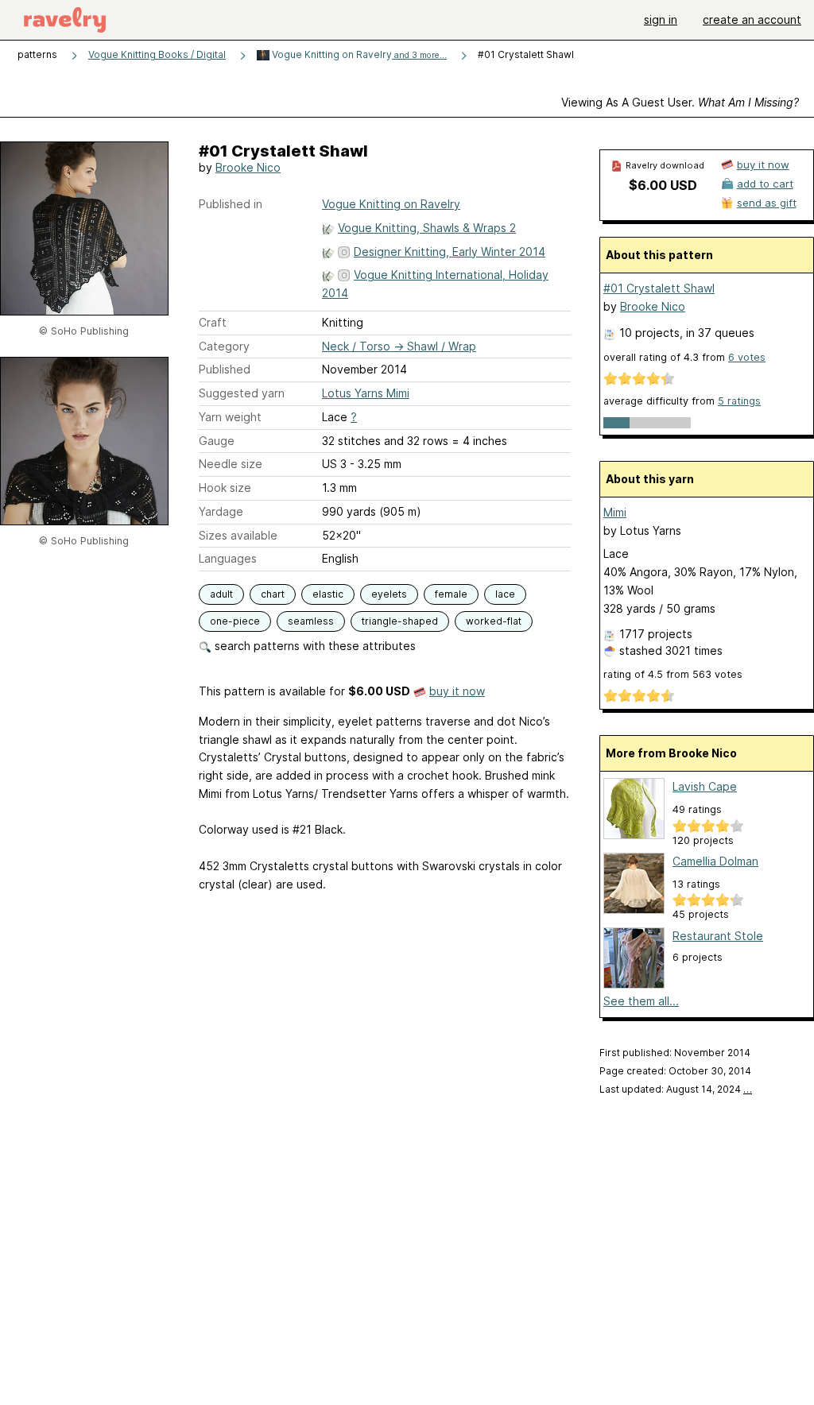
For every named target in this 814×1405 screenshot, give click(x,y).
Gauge (217, 440)
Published (224, 369)
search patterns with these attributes (313, 645)
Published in (230, 204)
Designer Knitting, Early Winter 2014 (449, 251)
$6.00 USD (663, 185)
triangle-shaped (400, 621)
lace (505, 594)
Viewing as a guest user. (680, 102)
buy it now (457, 691)
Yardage (221, 511)
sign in (660, 19)
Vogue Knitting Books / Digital (157, 54)
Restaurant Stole (718, 935)
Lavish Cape (705, 786)
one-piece (235, 621)
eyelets (389, 594)
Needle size (230, 463)
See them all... (641, 1001)
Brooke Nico (248, 167)
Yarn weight (230, 417)
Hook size (225, 487)
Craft (213, 322)
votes (747, 357)
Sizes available (238, 535)
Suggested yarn (242, 393)
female (451, 594)
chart (273, 594)
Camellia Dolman (715, 861)
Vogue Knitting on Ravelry (358, 54)
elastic (327, 594)
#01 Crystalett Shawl (659, 288)
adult (221, 594)
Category (224, 346)
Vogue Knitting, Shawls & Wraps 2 (427, 227)
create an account (752, 19)
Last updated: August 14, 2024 (675, 1089)
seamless (311, 621)
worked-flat (493, 621)
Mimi (614, 512)
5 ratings (739, 401)
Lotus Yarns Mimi (365, 393)
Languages (228, 558)
